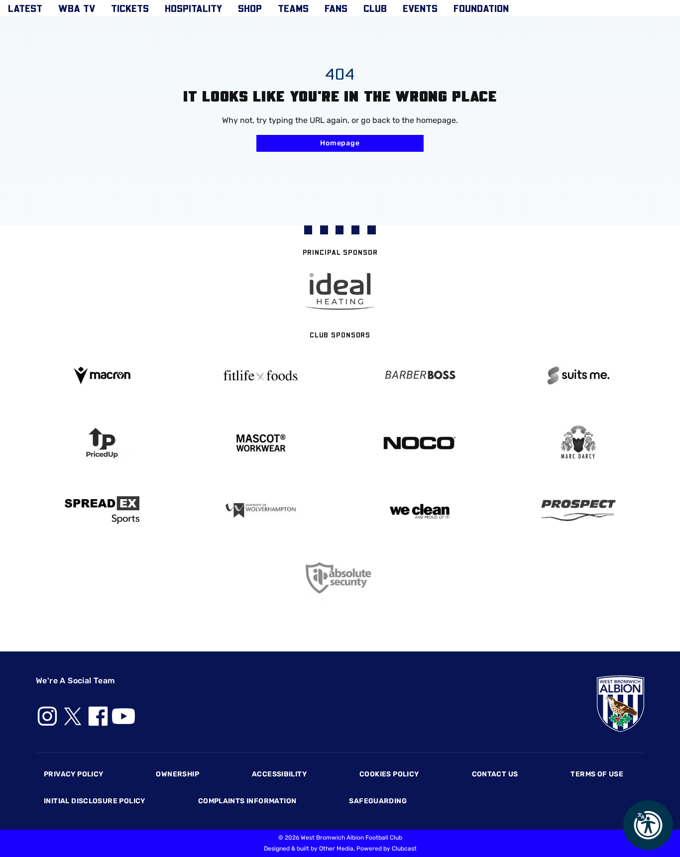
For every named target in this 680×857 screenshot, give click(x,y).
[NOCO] (419, 443)
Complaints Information (247, 801)
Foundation (481, 8)
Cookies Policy (389, 774)
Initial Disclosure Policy (94, 801)
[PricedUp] (101, 443)
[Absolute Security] (340, 578)
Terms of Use (596, 774)
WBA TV (76, 8)
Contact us (495, 774)
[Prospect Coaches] (578, 510)
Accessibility (279, 774)
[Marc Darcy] (578, 443)
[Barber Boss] (419, 375)
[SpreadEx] (101, 510)
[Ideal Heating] (340, 291)
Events (420, 8)
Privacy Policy (73, 774)
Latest (25, 8)
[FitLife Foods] (260, 375)
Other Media (336, 848)
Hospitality (193, 8)
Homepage (340, 143)
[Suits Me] (578, 375)
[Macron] (101, 375)
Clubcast (404, 848)
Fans (336, 8)
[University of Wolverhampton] (260, 510)
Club (375, 8)
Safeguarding (378, 801)
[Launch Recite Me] (648, 825)
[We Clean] (419, 510)
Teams (293, 8)
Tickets (130, 8)
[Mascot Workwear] (260, 443)
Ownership (177, 774)
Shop (250, 8)
